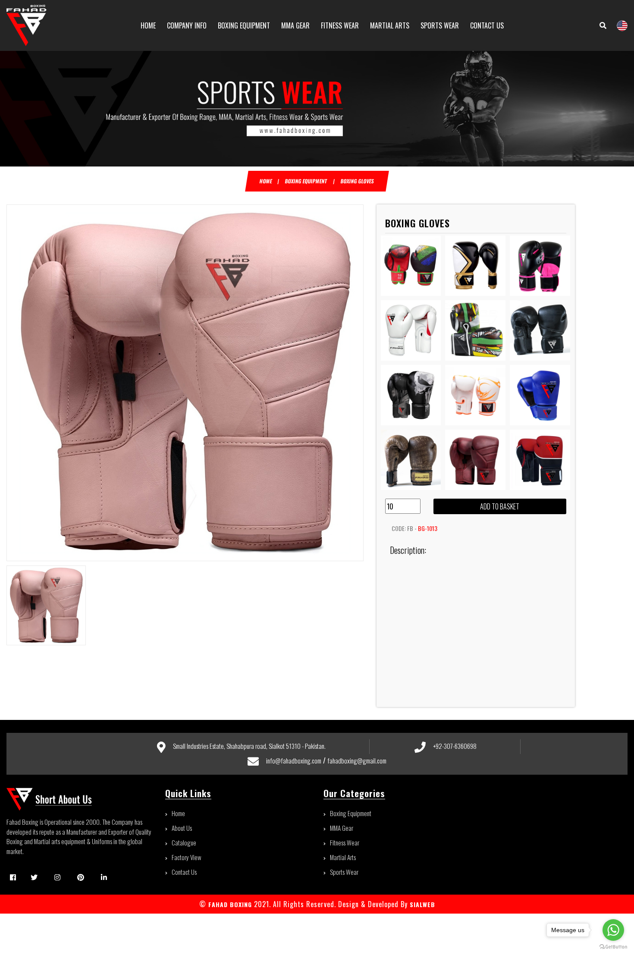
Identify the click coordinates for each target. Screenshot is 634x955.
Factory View (186, 857)
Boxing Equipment (350, 813)
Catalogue (184, 842)
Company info (187, 25)
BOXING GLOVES (357, 181)
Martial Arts (343, 857)
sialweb (421, 904)
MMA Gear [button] (295, 25)
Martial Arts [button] (389, 25)
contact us (487, 25)
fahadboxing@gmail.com (356, 760)
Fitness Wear (344, 842)
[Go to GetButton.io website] (613, 946)
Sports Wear (344, 871)
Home (148, 25)
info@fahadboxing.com (293, 760)
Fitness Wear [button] (340, 25)
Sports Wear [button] (440, 25)
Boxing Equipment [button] (244, 25)
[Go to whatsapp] (613, 930)
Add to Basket (499, 506)
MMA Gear (341, 827)
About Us (182, 827)
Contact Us (184, 871)
